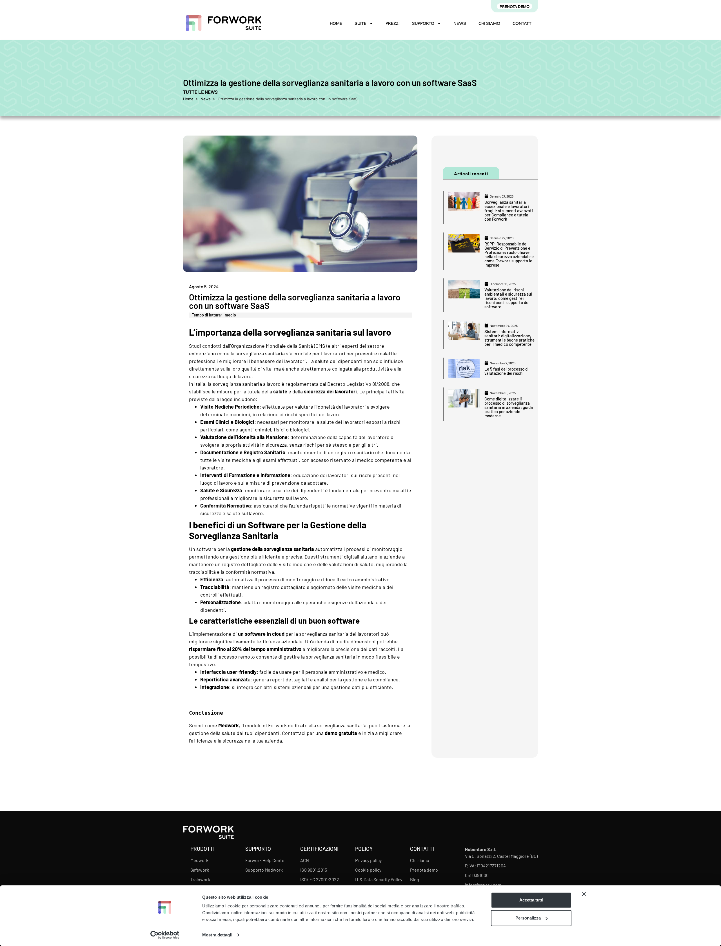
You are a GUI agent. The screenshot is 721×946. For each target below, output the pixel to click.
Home (336, 23)
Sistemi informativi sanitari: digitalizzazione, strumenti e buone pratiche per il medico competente (509, 338)
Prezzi (393, 23)
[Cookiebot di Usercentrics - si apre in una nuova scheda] (165, 935)
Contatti (523, 23)
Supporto (423, 23)
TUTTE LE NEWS (200, 92)
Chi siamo (489, 23)
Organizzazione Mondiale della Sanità (272, 346)
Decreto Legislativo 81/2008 (358, 384)
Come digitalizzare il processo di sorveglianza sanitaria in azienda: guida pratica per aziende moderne (508, 407)
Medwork (228, 725)
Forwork (277, 725)
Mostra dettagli (217, 934)
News (459, 23)
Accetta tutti (531, 900)
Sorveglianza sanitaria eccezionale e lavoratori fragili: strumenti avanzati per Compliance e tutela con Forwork (508, 210)
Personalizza (528, 918)
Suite (360, 23)
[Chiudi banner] (584, 894)
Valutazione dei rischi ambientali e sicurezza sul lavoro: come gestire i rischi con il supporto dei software (508, 298)
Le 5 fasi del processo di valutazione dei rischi (506, 371)
